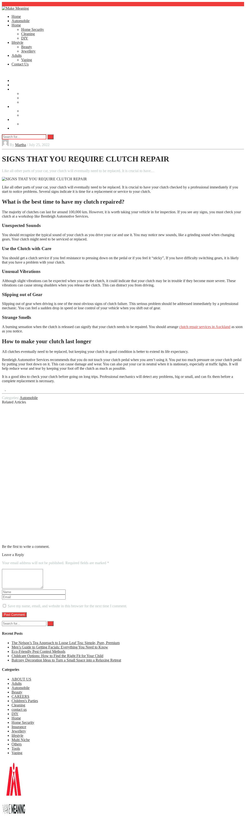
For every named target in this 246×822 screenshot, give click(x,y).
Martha (20, 145)
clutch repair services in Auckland (204, 327)
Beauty (26, 47)
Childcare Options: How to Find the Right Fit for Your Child (57, 656)
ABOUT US (21, 679)
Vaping (26, 60)
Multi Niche (21, 740)
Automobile (21, 21)
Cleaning (28, 34)
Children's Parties (25, 701)
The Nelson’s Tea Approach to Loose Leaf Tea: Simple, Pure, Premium (66, 643)
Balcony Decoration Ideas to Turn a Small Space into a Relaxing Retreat (66, 660)
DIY (24, 38)
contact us (19, 709)
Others (17, 744)
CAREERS (20, 696)
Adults (17, 55)
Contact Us (20, 64)
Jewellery (28, 51)
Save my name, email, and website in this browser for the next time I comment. (67, 606)
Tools (16, 748)
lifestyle (17, 42)
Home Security (32, 29)
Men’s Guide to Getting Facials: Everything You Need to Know (60, 647)
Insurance (19, 727)
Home (16, 16)
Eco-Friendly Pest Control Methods (38, 651)
